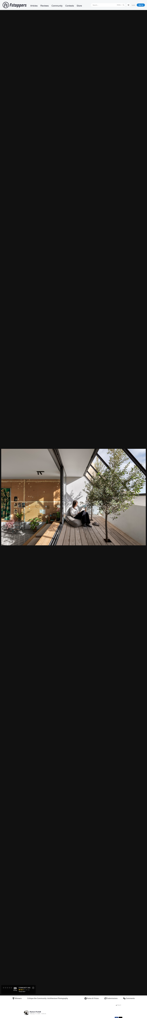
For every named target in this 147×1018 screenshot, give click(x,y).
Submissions (112, 998)
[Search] (123, 5)
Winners (18, 998)
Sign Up (141, 5)
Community (57, 5)
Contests (69, 5)
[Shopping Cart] (128, 5)
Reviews (44, 5)
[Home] (15, 5)
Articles (34, 5)
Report (119, 1005)
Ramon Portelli (35, 1012)
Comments (130, 998)
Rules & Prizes (93, 998)
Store (79, 5)
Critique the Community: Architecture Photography (47, 998)
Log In (133, 5)
